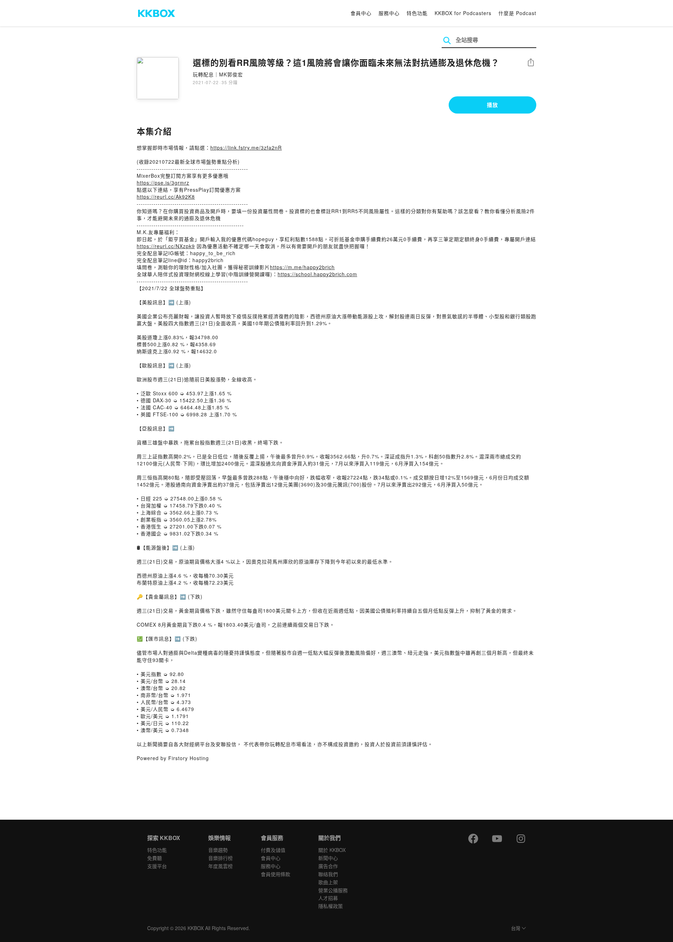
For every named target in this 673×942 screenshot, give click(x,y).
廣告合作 (328, 865)
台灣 (515, 928)
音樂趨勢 (218, 849)
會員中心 (361, 12)
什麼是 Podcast (517, 12)
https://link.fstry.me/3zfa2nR (246, 147)
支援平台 (157, 865)
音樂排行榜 (220, 857)
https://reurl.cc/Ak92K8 (166, 196)
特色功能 (417, 12)
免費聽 (154, 857)
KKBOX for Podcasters (463, 12)
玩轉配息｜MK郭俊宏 (218, 74)
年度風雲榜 (220, 865)
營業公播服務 (333, 890)
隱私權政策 (330, 905)
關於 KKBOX (332, 849)
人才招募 (328, 897)
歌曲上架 (328, 882)
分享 (530, 63)
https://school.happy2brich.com (317, 274)
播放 (492, 105)
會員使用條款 (275, 874)
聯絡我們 (328, 874)
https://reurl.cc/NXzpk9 (166, 246)
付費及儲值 (273, 849)
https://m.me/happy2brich (302, 267)
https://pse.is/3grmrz (163, 182)
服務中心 (389, 12)
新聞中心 (328, 857)
